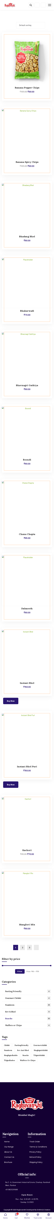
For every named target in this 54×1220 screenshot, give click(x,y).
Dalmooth (27, 608)
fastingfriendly (22, 1045)
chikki (7, 1045)
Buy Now (11, 701)
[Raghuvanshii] (10, 5)
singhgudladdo (11, 1055)
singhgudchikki (41, 1050)
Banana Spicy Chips (27, 162)
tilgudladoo (9, 1060)
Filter (19, 971)
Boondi (27, 459)
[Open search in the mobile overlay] (31, 5)
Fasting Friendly (27, 991)
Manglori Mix (27, 924)
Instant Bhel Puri (27, 766)
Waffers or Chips (27, 1025)
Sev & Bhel (27, 1012)
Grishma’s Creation (43, 1210)
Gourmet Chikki (27, 998)
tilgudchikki (39, 1055)
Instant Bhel (27, 683)
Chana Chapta (27, 534)
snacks (25, 1055)
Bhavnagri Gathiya (27, 385)
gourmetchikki (40, 1045)
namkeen (8, 1050)
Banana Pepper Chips (27, 87)
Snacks (27, 1018)
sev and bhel (23, 1050)
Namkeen (27, 1005)
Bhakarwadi (27, 310)
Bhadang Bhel (27, 236)
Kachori (27, 850)
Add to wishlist (45, 37)
